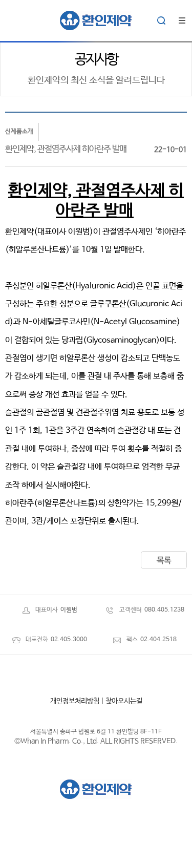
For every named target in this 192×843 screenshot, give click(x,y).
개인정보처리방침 (74, 701)
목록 (164, 560)
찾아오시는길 (123, 701)
